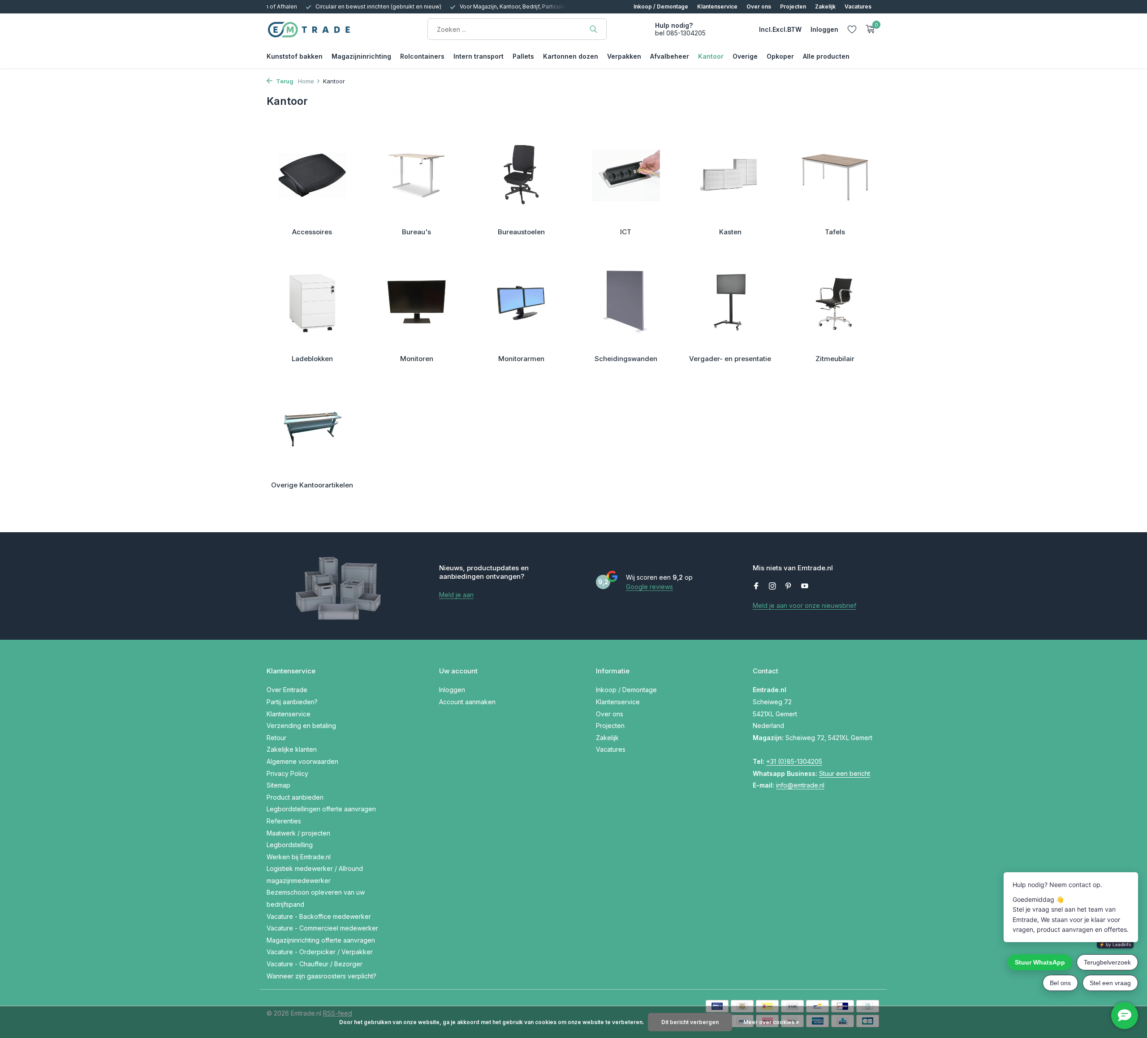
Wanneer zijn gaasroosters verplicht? (321, 976)
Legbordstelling (290, 844)
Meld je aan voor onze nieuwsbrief (804, 605)
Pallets (523, 56)
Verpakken (624, 56)
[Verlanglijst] (852, 29)
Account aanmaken (467, 702)
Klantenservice (717, 6)
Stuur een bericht (844, 773)
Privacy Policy (287, 773)
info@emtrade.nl (800, 785)
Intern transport (478, 56)
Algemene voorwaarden (302, 761)
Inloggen (452, 689)
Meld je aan (456, 595)
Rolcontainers (422, 56)
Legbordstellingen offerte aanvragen (321, 809)
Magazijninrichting (361, 56)
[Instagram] (772, 586)
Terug (284, 81)
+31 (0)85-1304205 (794, 761)
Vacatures (858, 6)
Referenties (284, 821)
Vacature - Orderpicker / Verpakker (320, 952)
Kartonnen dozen (570, 56)
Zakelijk (825, 6)
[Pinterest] (788, 586)
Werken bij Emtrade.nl (299, 857)
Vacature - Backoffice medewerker (319, 916)
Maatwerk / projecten (298, 833)
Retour (276, 737)
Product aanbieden (295, 797)
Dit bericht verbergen (690, 1022)
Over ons (758, 6)
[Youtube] (804, 586)
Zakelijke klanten (292, 749)
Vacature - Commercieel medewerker (322, 928)
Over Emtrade (287, 689)
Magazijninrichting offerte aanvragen (321, 940)
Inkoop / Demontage (661, 6)
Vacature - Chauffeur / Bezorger (314, 964)
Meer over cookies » (771, 1022)
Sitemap (278, 785)
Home (306, 81)
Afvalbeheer (669, 56)
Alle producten (826, 56)
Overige (745, 56)
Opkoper (780, 56)
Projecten (793, 6)
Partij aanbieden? (292, 702)
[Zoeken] (593, 29)
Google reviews (649, 586)
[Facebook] (756, 586)
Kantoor (711, 56)
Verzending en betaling (301, 725)
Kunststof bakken (295, 56)
